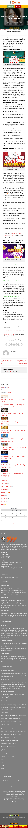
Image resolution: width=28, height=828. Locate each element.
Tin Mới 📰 (4, 501)
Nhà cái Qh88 (4, 571)
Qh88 (14, 819)
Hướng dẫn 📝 (5, 489)
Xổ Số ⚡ (4, 504)
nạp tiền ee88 (4, 743)
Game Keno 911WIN (9, 334)
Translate (9, 392)
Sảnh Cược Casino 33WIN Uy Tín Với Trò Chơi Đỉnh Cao (13, 414)
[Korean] (7, 387)
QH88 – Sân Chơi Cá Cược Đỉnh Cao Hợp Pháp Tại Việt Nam (13, 466)
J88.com (3, 753)
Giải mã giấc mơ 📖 (7, 486)
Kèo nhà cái (3, 746)
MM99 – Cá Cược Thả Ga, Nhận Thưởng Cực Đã (13, 401)
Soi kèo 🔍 (4, 495)
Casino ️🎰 (4, 480)
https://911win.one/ (10, 564)
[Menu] (2, 2)
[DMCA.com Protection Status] (14, 815)
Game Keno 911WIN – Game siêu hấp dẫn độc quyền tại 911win (21, 362)
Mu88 (6, 574)
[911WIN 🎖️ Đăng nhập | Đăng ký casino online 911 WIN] (15, 2)
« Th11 (13, 523)
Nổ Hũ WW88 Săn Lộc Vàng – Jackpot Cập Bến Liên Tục (14, 423)
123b (2, 725)
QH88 (2, 765)
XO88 (2, 768)
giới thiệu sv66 (4, 740)
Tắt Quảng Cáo (14, 823)
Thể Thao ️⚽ (5, 498)
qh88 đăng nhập (5, 715)
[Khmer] (5, 387)
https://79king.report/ (6, 577)
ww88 (2, 718)
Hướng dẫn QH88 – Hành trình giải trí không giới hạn (12, 475)
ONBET (2, 759)
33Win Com (3, 756)
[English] (3, 387)
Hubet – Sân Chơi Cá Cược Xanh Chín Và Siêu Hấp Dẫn (13, 431)
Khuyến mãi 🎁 (5, 492)
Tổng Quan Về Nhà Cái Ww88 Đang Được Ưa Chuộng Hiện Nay (13, 440)
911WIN (2, 29)
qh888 (2, 728)
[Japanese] (4, 387)
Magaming (20, 22)
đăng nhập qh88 (5, 737)
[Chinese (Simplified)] (1, 387)
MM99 (2, 731)
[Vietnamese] (8, 387)
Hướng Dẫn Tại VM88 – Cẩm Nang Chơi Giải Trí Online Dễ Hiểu (13, 406)
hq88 (2, 734)
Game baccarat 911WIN (9, 326)
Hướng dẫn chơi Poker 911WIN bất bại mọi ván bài (6, 362)
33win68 (3, 721)
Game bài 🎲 (14, 14)
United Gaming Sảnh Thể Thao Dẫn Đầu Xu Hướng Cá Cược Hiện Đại (13, 448)
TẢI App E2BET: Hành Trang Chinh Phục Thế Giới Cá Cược (13, 457)
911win (9, 193)
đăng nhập (9, 372)
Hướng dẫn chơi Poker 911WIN (11, 330)
